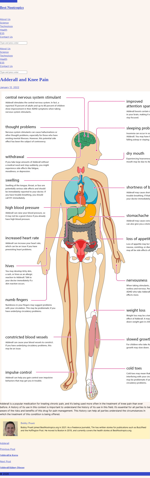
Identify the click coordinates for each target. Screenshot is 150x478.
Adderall (4, 443)
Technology (6, 26)
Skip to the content (8, 1)
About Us (5, 19)
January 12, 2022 (9, 87)
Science (4, 22)
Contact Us (6, 36)
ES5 (2, 33)
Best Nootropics (12, 7)
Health (3, 29)
